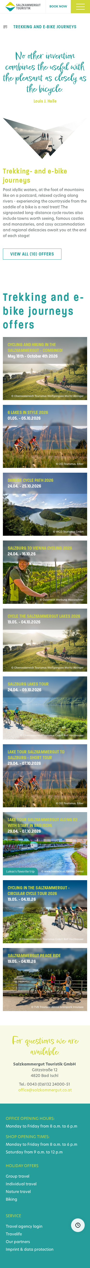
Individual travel (21, 1184)
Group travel (17, 1177)
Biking (11, 1200)
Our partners (18, 1242)
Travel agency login (24, 1227)
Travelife (14, 1234)
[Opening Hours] (78, 1225)
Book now (58, 6)
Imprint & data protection (30, 1250)
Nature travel (18, 1192)
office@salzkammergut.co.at (45, 1090)
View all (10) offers (32, 254)
